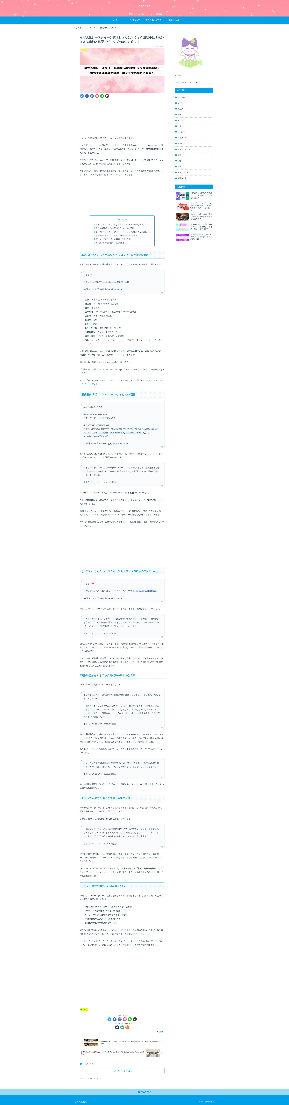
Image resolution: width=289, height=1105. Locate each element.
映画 (179, 167)
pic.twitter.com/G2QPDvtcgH (116, 282)
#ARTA (126, 429)
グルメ (180, 109)
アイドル (181, 97)
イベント (181, 103)
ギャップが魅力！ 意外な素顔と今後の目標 (113, 239)
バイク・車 (182, 138)
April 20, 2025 (115, 598)
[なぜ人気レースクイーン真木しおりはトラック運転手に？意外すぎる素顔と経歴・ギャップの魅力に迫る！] (92, 96)
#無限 (105, 432)
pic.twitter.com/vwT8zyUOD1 (97, 436)
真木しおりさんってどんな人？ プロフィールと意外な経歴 (119, 225)
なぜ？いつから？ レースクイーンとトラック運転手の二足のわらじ (123, 232)
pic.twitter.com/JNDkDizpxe (145, 591)
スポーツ (181, 120)
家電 (179, 155)
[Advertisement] (122, 117)
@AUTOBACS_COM (140, 432)
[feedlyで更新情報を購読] (122, 1027)
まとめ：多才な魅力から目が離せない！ (112, 243)
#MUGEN (113, 432)
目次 (119, 219)
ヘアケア (181, 143)
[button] (107, 96)
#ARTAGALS (135, 429)
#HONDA (98, 432)
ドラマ (180, 126)
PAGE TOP (145, 1092)
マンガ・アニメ (184, 149)
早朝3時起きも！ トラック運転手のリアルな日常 (117, 235)
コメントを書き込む (122, 1070)
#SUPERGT (116, 429)
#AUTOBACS (148, 429)
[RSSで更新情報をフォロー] (127, 1027)
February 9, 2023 (120, 443)
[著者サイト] (117, 1027)
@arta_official (124, 432)
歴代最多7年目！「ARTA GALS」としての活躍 (115, 228)
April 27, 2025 (115, 289)
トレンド (85, 1009)
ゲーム (180, 115)
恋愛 (179, 161)
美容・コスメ (183, 172)
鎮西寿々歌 (182, 178)
